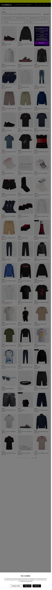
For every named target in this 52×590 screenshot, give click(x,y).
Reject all (27, 586)
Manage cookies (16, 586)
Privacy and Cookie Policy (27, 581)
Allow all (37, 586)
